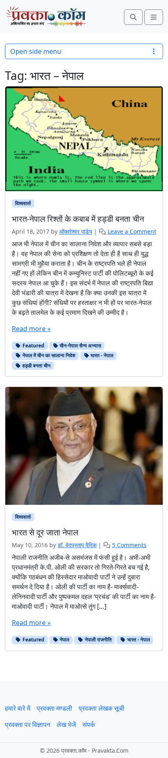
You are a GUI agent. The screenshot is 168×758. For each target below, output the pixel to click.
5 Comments (129, 545)
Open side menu (35, 51)
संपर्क (88, 724)
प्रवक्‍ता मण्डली (54, 708)
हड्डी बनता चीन (36, 365)
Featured (32, 345)
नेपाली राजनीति (98, 639)
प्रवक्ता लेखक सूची (101, 708)
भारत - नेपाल (101, 355)
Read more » (31, 328)
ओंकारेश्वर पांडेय (75, 231)
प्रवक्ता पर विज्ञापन (27, 724)
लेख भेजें (66, 724)
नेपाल (63, 639)
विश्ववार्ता (23, 203)
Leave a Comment (132, 231)
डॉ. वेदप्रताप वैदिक (77, 545)
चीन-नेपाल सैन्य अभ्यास (79, 345)
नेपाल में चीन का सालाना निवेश (48, 355)
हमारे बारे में (17, 708)
